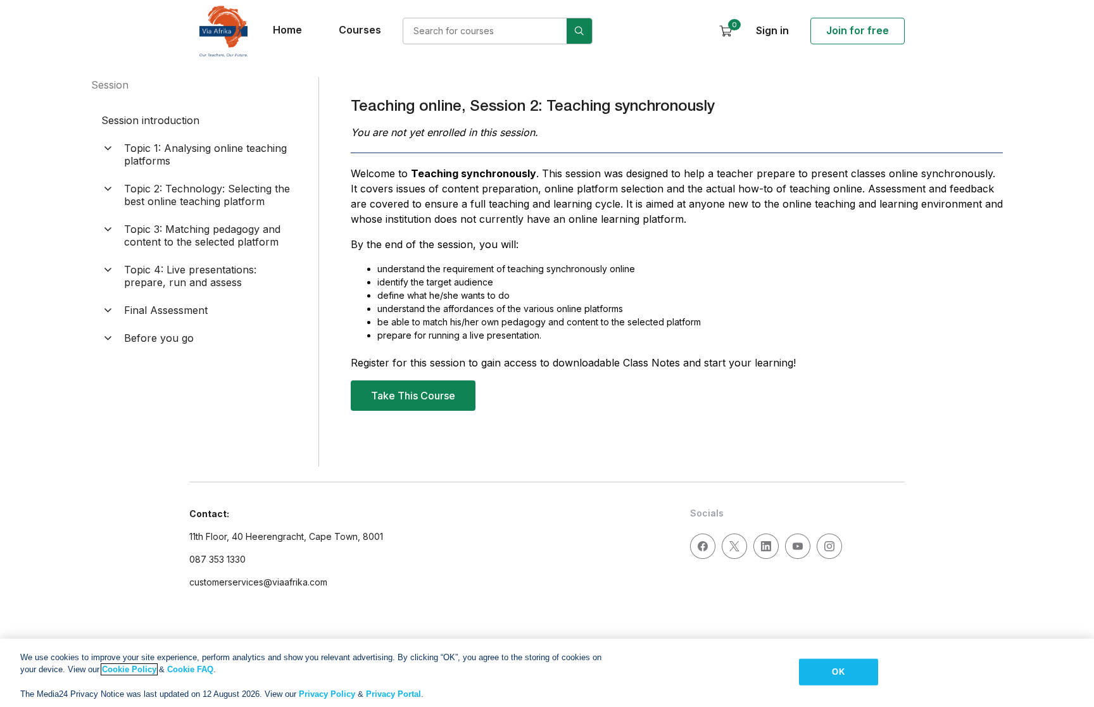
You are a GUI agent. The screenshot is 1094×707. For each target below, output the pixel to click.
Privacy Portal (393, 694)
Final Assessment (166, 310)
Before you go (159, 338)
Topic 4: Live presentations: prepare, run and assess (190, 276)
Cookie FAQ (190, 669)
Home (287, 29)
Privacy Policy (327, 694)
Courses (360, 29)
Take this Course (413, 395)
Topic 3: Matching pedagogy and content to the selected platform (202, 235)
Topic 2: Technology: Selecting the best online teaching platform (207, 195)
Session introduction (150, 120)
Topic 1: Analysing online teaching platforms (205, 154)
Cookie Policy (129, 669)
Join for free (857, 30)
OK (838, 672)
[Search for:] (498, 30)
